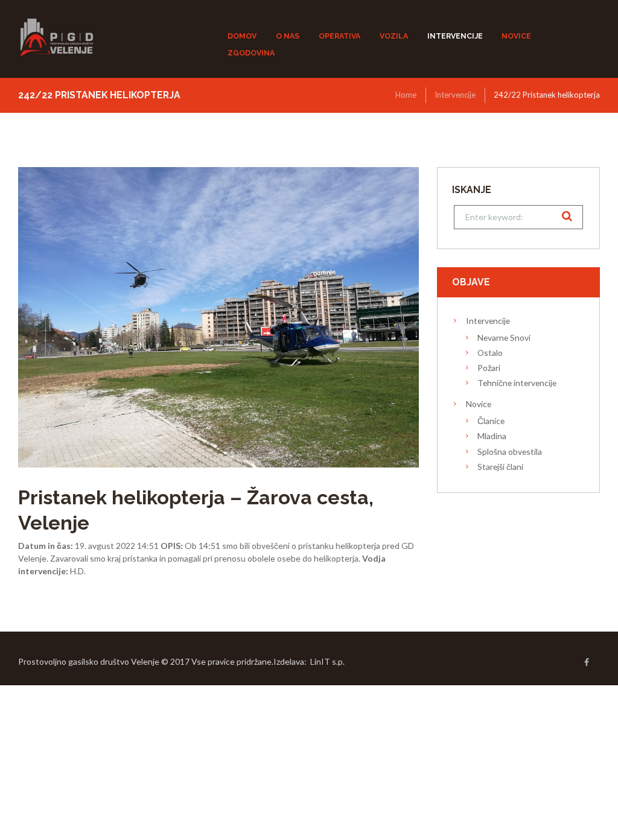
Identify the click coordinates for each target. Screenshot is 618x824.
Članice (491, 421)
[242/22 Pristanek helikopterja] (218, 317)
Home (405, 95)
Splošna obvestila (509, 451)
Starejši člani (500, 466)
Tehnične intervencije (516, 383)
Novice (478, 404)
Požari (488, 368)
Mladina (491, 436)
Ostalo (490, 352)
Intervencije (455, 95)
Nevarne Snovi (503, 337)
